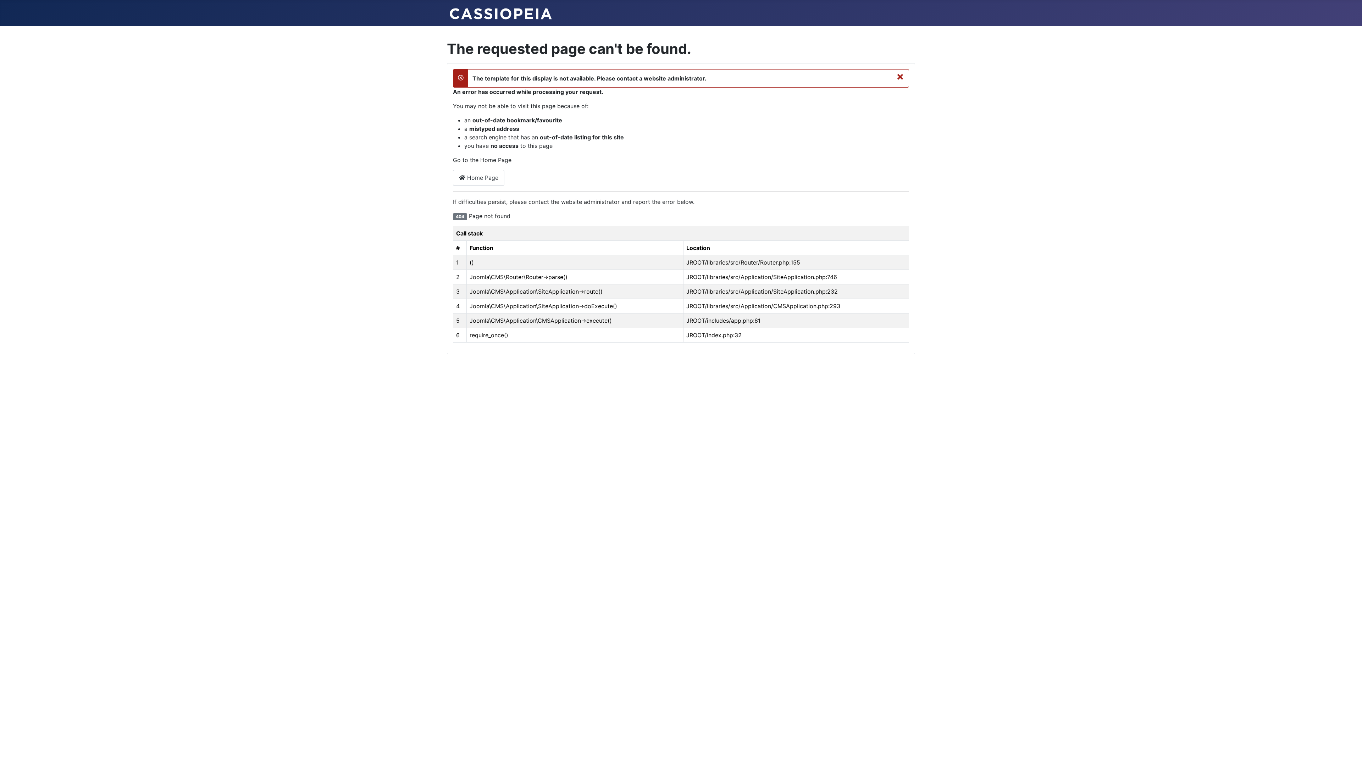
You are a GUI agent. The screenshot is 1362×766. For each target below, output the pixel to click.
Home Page (481, 177)
